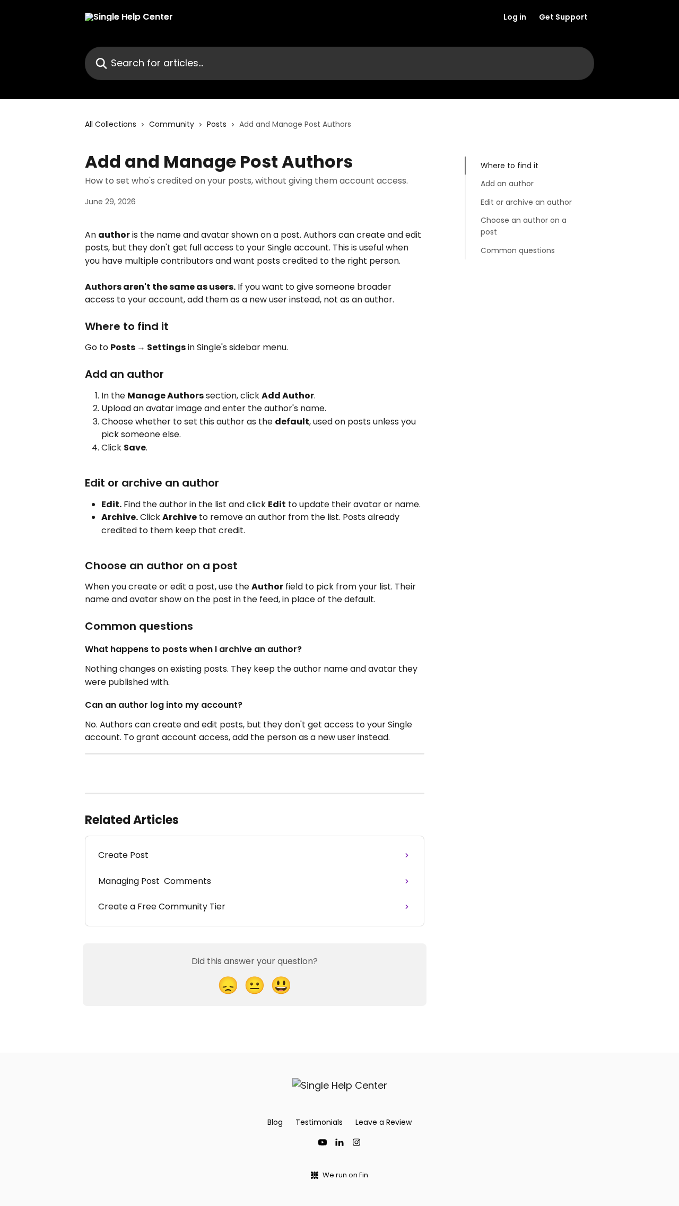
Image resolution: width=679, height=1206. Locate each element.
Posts (217, 124)
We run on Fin (345, 1175)
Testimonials (319, 1122)
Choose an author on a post (524, 226)
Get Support (563, 17)
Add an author (507, 183)
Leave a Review (383, 1122)
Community (171, 124)
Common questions (518, 250)
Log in (514, 17)
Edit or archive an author (526, 202)
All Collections (110, 124)
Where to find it (509, 165)
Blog (275, 1122)
